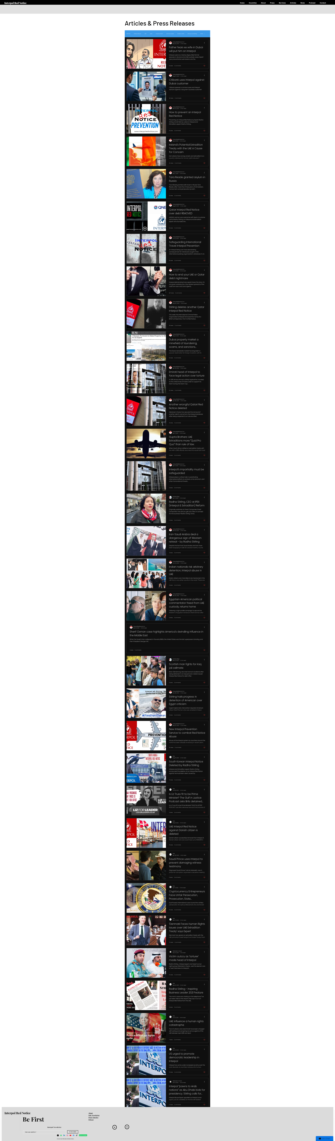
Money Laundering (192, 33)
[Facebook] (74, 1135)
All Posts (128, 33)
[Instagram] (67, 1135)
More (201, 33)
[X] (58, 1135)
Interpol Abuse (137, 33)
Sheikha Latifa (180, 33)
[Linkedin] (64, 1135)
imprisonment (159, 33)
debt (151, 33)
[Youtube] (70, 1135)
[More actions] (205, 43)
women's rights (170, 33)
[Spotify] (61, 1135)
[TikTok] (77, 1135)
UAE (145, 33)
